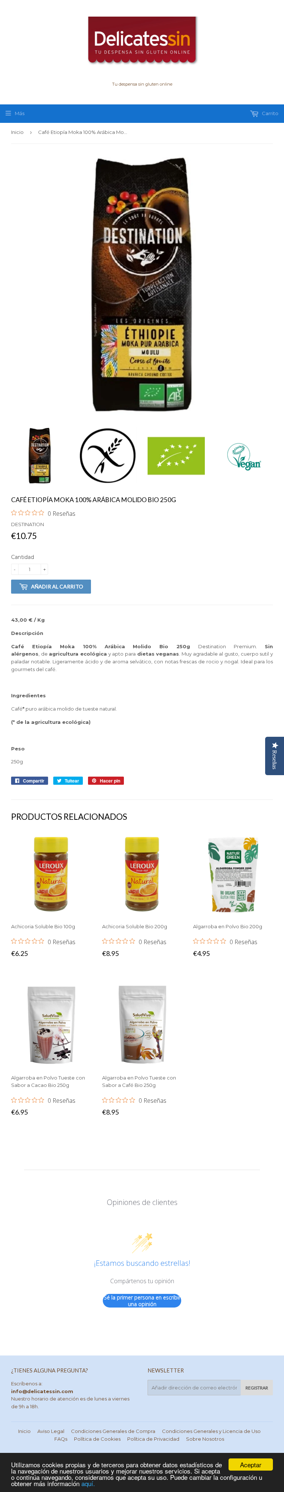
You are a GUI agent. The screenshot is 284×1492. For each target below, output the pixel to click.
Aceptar (250, 1464)
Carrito (269, 113)
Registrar (257, 1388)
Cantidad (22, 557)
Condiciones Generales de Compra (113, 1431)
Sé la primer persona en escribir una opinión (142, 1301)
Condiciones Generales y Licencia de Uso (211, 1431)
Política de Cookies (97, 1439)
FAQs (60, 1439)
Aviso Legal (50, 1431)
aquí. (88, 1483)
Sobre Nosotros (205, 1439)
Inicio (17, 132)
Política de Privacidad (153, 1439)
